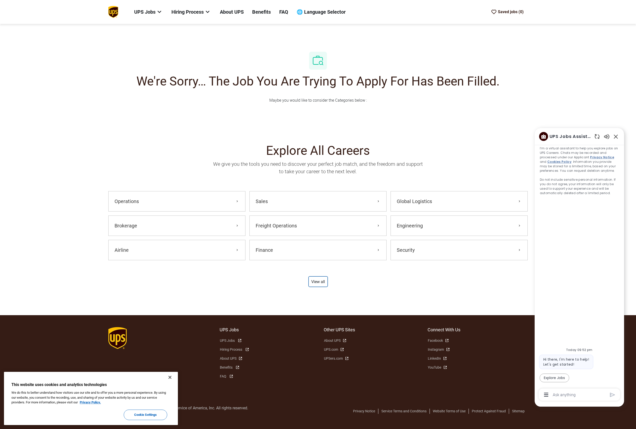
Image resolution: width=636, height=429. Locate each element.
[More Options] (546, 395)
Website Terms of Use (449, 411)
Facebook (435, 340)
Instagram (436, 349)
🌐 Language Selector (321, 12)
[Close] (169, 377)
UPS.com (331, 349)
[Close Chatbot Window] (616, 136)
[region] (579, 265)
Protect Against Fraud (489, 411)
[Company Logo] (113, 12)
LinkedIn (434, 358)
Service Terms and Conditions (404, 411)
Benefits (261, 12)
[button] (318, 281)
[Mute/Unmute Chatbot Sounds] (606, 136)
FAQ (283, 12)
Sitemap (518, 411)
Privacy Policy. (90, 402)
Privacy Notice (364, 411)
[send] (612, 395)
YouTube (434, 367)
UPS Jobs (227, 340)
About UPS (232, 12)
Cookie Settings (145, 415)
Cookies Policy (559, 162)
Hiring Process (231, 349)
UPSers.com (333, 358)
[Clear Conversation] (597, 136)
